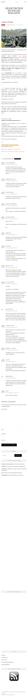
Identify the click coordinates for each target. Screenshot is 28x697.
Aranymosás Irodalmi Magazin (14, 10)
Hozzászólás (3, 410)
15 (7, 26)
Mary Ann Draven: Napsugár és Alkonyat (13, 472)
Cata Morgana (22, 56)
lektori (17, 151)
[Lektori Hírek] (14, 38)
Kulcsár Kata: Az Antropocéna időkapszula (16, 466)
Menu (4, 2)
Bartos (2, 73)
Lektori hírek (4, 659)
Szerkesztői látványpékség (7, 662)
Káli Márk (3, 466)
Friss (12, 149)
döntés (14, 151)
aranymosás (9, 151)
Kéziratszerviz (4, 657)
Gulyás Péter (18, 65)
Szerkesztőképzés (5, 664)
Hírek (15, 149)
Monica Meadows (11, 204)
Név (2, 429)
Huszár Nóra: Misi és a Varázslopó (15, 475)
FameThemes (11, 694)
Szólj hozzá (17, 158)
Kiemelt (18, 149)
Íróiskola (3, 655)
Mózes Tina (9, 265)
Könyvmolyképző (11, 24)
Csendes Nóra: (23, 59)
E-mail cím (3, 434)
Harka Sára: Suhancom (20, 464)
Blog (3, 24)
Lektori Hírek (22, 151)
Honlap (3, 440)
